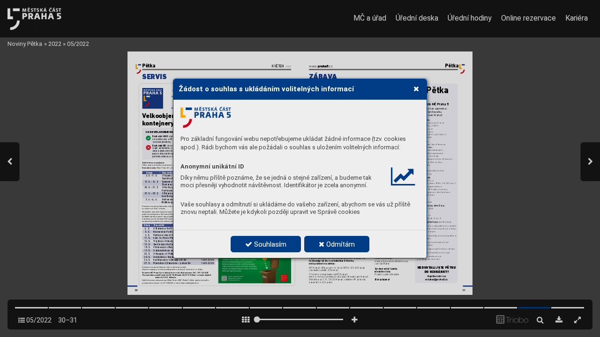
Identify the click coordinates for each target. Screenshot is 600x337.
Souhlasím (269, 244)
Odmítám (339, 244)
